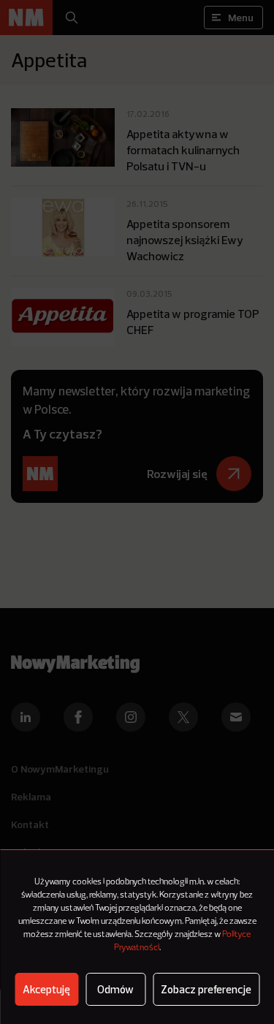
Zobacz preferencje (206, 989)
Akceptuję (46, 989)
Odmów (115, 989)
